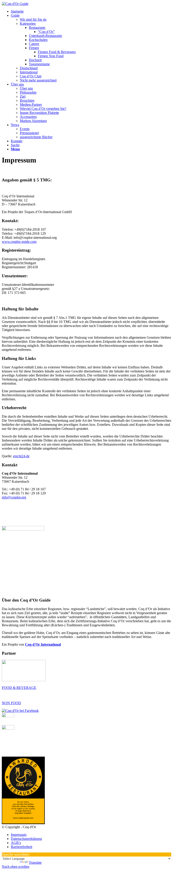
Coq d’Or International (43, 644)
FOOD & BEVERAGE (19, 688)
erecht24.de (21, 456)
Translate (35, 862)
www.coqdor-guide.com (19, 242)
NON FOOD (11, 703)
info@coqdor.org (14, 497)
